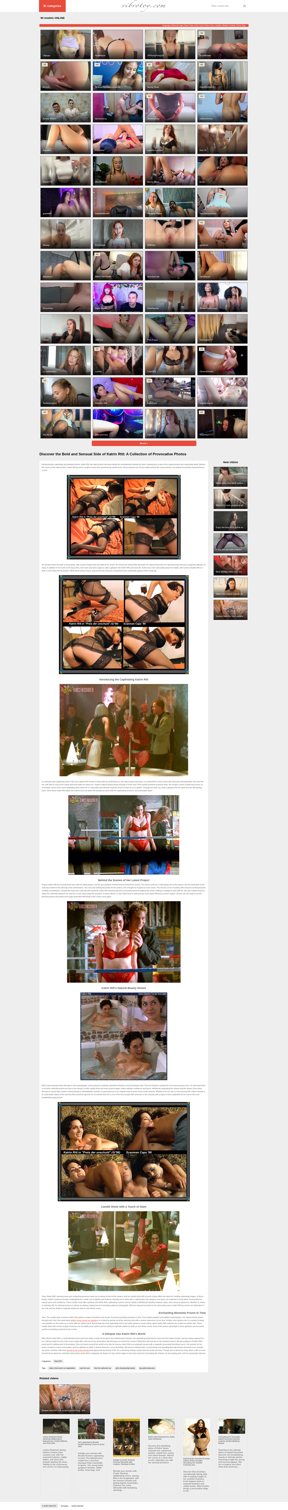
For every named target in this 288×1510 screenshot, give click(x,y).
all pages (64, 1506)
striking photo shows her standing (84, 1320)
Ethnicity (175, 25)
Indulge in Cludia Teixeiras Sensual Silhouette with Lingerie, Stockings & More (124, 1462)
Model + (144, 443)
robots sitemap (77, 1506)
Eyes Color (189, 25)
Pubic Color (209, 25)
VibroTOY (58, 1361)
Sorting (232, 25)
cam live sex (85, 1368)
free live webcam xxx (102, 1368)
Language (166, 25)
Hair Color (199, 25)
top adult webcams (147, 1368)
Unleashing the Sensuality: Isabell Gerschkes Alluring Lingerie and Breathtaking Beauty (229, 1440)
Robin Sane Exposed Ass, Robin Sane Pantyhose (161, 1438)
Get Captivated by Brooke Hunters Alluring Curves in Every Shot (91, 1444)
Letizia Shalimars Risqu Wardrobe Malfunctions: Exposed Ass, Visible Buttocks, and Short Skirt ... (55, 1440)
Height (218, 25)
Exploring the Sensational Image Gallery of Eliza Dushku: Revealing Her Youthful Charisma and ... (196, 1462)
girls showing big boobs (125, 1368)
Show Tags (241, 25)
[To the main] (144, 6)
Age (181, 25)
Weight (225, 25)
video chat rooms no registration (62, 1368)
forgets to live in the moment (78, 1350)
